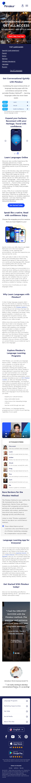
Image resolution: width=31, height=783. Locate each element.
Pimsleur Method (21, 307)
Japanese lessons (21, 553)
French (4, 53)
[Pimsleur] (8, 4)
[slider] (16, 433)
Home (10, 768)
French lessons (9, 554)
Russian (4, 67)
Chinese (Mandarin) (8, 61)
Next (27, 141)
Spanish (4, 556)
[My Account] (22, 5)
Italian (4, 56)
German (4, 58)
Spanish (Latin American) (10, 50)
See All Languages (16, 70)
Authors (16, 768)
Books (22, 768)
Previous (5, 141)
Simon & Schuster (16, 765)
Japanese (5, 64)
